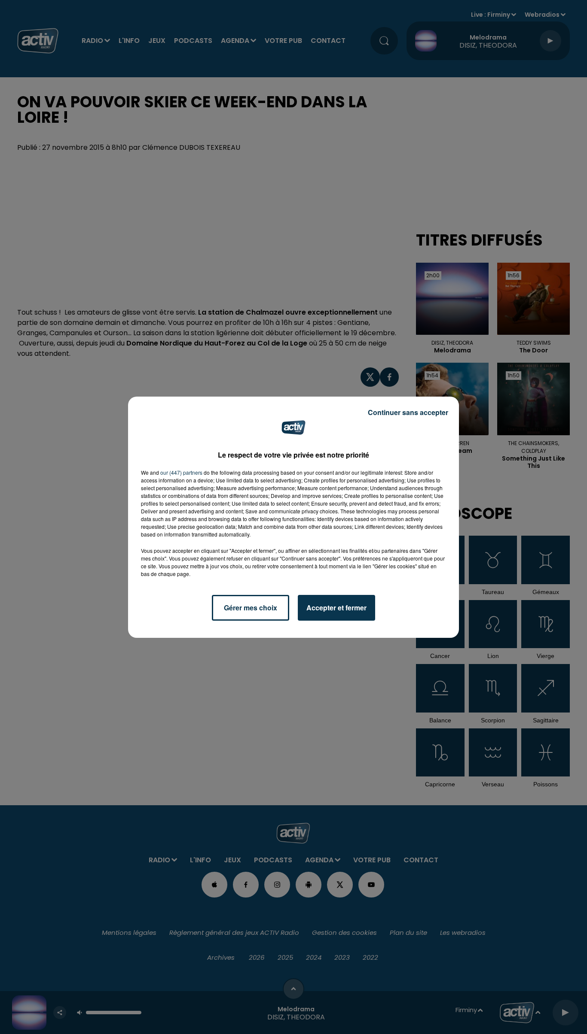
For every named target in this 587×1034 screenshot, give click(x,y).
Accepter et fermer (336, 608)
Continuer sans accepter (408, 412)
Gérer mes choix (250, 608)
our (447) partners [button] (181, 472)
